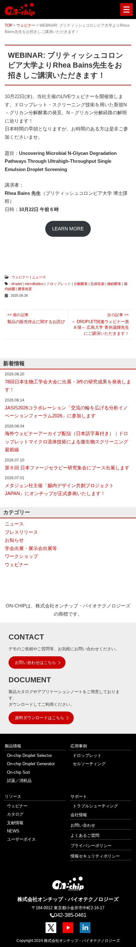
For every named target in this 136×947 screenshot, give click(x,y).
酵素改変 (25, 289)
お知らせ (14, 540)
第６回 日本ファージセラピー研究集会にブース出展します (67, 467)
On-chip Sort (18, 772)
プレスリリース (21, 532)
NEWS (13, 831)
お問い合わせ (83, 825)
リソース (13, 796)
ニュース (39, 277)
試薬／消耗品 (19, 780)
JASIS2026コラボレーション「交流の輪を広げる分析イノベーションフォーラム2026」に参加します (66, 412)
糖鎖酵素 (114, 284)
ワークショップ (21, 556)
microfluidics (34, 284)
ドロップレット (58, 284)
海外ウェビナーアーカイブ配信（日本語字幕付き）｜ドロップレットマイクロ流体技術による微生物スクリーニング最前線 (66, 441)
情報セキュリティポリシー (95, 856)
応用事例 (79, 746)
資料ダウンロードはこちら (39, 717)
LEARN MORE (68, 228)
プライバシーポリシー (91, 845)
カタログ (15, 814)
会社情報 (79, 814)
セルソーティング (89, 763)
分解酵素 (81, 284)
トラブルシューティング (95, 806)
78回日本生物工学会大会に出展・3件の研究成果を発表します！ (68, 386)
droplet (16, 284)
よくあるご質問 (85, 835)
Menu (126, 9)
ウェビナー (20, 277)
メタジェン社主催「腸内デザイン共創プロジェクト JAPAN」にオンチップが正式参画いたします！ (59, 489)
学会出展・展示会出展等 (31, 548)
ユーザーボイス (21, 839)
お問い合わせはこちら (35, 662)
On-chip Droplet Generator (31, 763)
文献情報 (15, 822)
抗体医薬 (97, 284)
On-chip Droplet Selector (29, 755)
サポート (79, 796)
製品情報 (13, 746)
